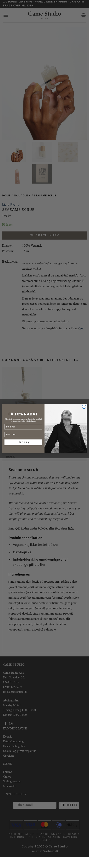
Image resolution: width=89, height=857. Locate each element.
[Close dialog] (84, 406)
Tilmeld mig (23, 442)
